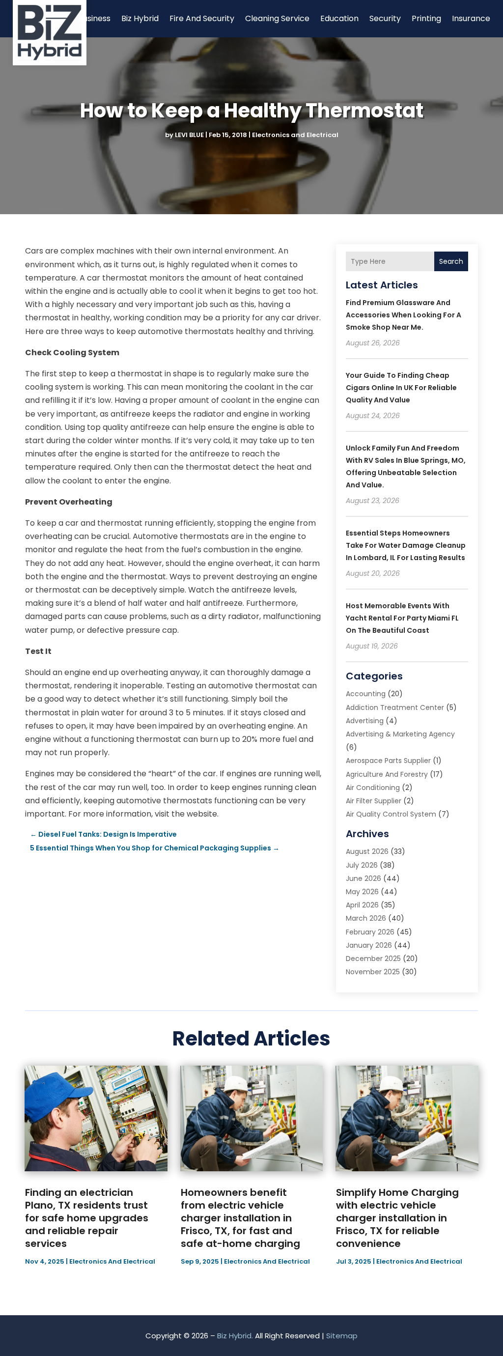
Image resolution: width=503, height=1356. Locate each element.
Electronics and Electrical (295, 135)
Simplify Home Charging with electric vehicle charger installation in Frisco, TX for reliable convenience (397, 1218)
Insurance (471, 18)
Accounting (366, 694)
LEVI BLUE (189, 135)
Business (94, 18)
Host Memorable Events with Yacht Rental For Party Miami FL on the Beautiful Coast (402, 618)
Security (385, 18)
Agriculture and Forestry (387, 774)
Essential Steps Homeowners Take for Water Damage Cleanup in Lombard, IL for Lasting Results (406, 545)
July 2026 (362, 865)
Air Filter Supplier (373, 801)
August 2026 (367, 851)
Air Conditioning (373, 787)
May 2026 (362, 892)
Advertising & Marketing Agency (400, 734)
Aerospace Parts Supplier (388, 760)
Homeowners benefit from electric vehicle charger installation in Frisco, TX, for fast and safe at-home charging (240, 1218)
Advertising (365, 721)
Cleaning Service (277, 18)
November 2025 (373, 972)
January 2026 (369, 945)
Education (339, 18)
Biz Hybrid (140, 18)
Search (451, 261)
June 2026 (363, 878)
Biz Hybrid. (235, 1335)
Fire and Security (201, 18)
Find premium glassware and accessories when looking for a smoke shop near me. (403, 315)
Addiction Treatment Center (395, 707)
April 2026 (362, 905)
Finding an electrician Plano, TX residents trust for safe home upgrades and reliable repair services (86, 1218)
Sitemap (342, 1335)
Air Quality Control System (391, 814)
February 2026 (370, 932)
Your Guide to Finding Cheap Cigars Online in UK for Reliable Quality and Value (401, 387)
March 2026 (366, 918)
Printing (426, 18)
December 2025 (373, 958)
